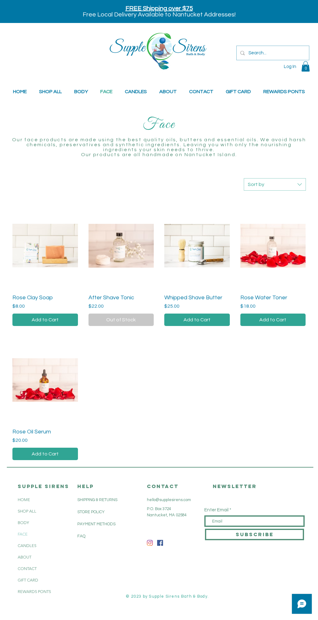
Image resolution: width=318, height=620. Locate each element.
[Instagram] (150, 543)
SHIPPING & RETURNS (97, 500)
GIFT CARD (28, 580)
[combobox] (275, 184)
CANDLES (27, 545)
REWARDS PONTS (34, 591)
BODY (23, 522)
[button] (305, 66)
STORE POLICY (91, 512)
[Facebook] (160, 543)
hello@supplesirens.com (169, 500)
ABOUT (24, 557)
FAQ (81, 536)
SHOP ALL (27, 511)
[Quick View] (45, 245)
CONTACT (27, 568)
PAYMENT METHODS (96, 524)
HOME (24, 499)
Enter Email (216, 510)
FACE (23, 534)
